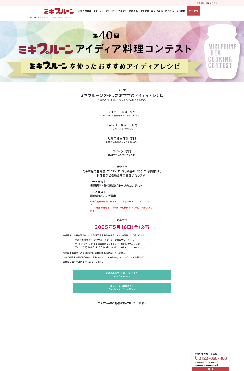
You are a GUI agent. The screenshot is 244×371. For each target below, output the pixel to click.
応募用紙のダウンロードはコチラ (122, 275)
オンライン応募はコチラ (122, 288)
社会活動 (144, 11)
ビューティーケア (102, 11)
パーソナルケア (119, 11)
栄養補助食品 (84, 11)
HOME (33, 17)
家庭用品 (133, 11)
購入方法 (169, 11)
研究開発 (181, 11)
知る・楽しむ (157, 11)
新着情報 (193, 11)
